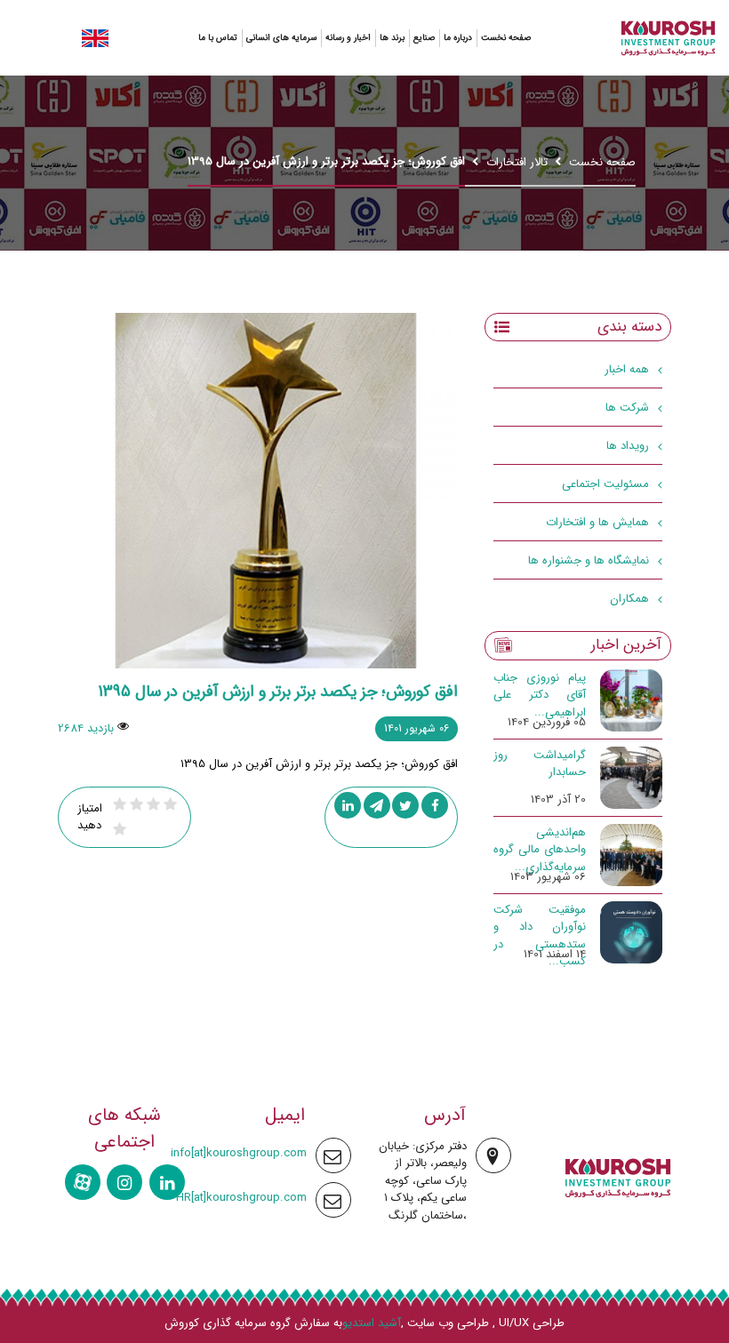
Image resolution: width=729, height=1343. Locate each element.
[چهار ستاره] (136, 804)
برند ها (392, 37)
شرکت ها (627, 407)
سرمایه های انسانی (281, 37)
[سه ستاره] (153, 804)
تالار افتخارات (517, 162)
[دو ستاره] (170, 804)
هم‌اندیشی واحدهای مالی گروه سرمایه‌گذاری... (539, 849)
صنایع (424, 37)
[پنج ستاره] (119, 804)
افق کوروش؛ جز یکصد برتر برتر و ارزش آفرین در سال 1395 (278, 691)
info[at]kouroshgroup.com (239, 1153)
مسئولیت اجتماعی (605, 484)
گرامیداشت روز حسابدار (539, 764)
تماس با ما (217, 37)
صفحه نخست (506, 37)
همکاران (629, 598)
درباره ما (458, 37)
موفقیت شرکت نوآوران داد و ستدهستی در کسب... (539, 935)
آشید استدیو (371, 1323)
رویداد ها (627, 445)
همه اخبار (627, 369)
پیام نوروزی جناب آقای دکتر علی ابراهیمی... (539, 695)
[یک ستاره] (119, 829)
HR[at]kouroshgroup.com (241, 1197)
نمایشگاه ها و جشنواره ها (588, 560)
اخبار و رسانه (348, 37)
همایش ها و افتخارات (597, 522)
